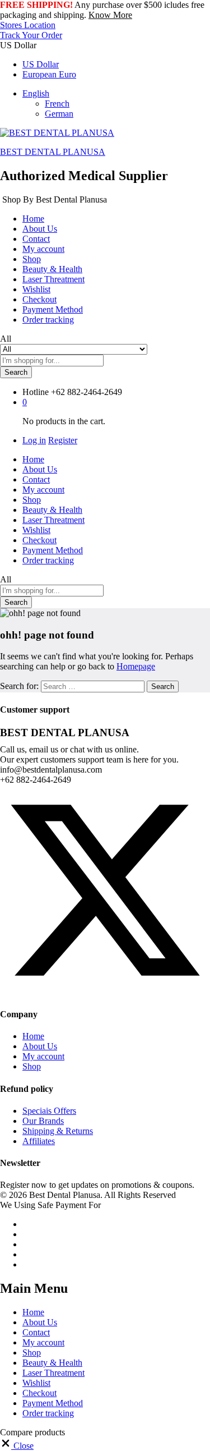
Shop (31, 259)
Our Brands (43, 1121)
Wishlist (36, 289)
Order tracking (48, 319)
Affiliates (38, 1141)
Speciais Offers (49, 1110)
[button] (17, 1445)
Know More (110, 15)
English (35, 93)
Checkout (39, 299)
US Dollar (40, 64)
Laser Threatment (53, 279)
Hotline (35, 392)
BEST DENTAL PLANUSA (52, 152)
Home (33, 218)
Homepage (135, 666)
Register (62, 440)
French (57, 103)
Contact (36, 239)
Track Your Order (31, 35)
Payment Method (52, 309)
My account (43, 249)
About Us (39, 228)
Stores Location (27, 25)
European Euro (49, 74)
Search (15, 372)
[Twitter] (105, 992)
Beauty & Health (52, 269)
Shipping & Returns (57, 1131)
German (59, 113)
